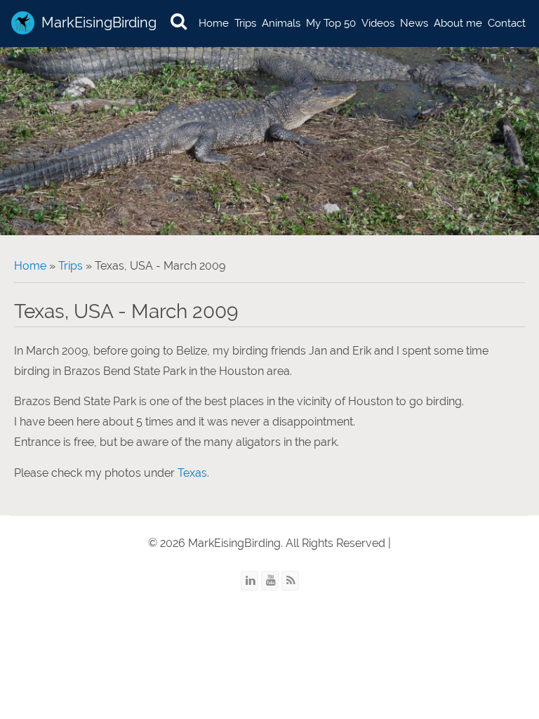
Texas (192, 473)
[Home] (23, 23)
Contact (507, 23)
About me (458, 23)
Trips (245, 23)
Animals (281, 23)
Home (214, 23)
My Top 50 (331, 23)
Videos (377, 23)
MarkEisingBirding (99, 22)
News (414, 23)
